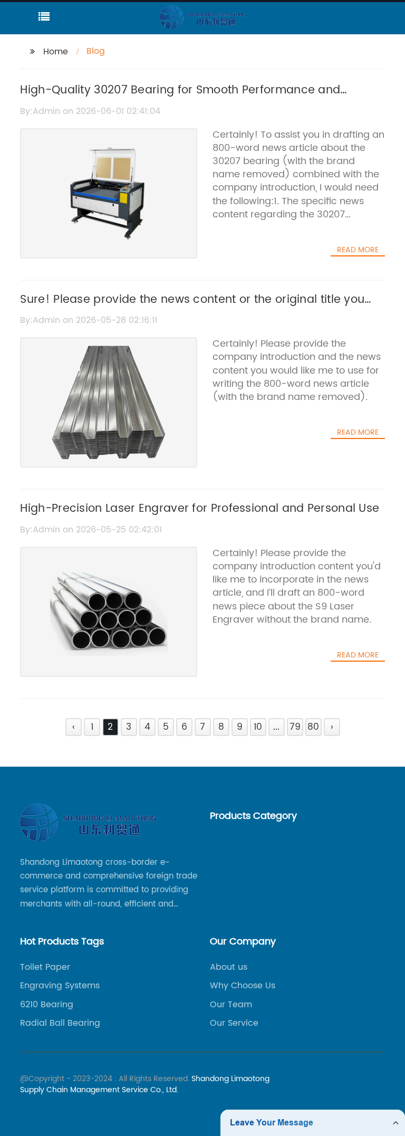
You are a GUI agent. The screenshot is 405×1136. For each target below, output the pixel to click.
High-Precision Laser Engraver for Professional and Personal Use (199, 509)
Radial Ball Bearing (60, 1023)
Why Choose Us (242, 985)
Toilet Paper (45, 967)
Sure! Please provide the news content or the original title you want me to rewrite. (192, 309)
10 (258, 727)
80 (313, 727)
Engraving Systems (60, 985)
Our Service (234, 1023)
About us (228, 967)
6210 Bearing (46, 1004)
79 (295, 727)
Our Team (231, 1004)
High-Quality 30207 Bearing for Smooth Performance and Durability (180, 99)
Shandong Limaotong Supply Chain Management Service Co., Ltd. (144, 1084)
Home (55, 52)
